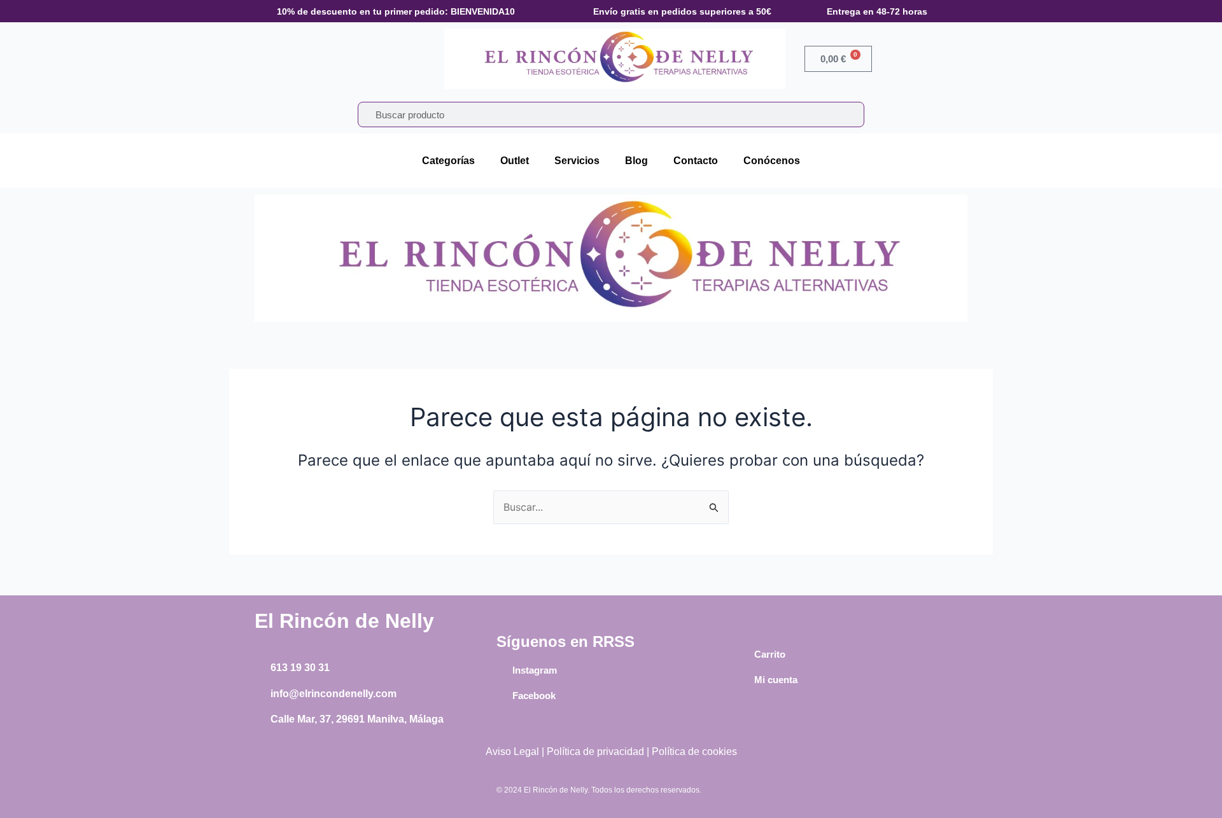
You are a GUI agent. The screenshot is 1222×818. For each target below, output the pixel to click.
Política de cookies (694, 751)
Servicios (577, 160)
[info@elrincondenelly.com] (261, 694)
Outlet (514, 160)
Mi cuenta (775, 679)
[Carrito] (744, 654)
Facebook (534, 695)
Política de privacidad (595, 751)
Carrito (769, 654)
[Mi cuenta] (744, 680)
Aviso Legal (512, 751)
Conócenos (771, 160)
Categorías (448, 160)
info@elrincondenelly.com (333, 693)
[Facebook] (502, 695)
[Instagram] (502, 669)
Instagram (534, 670)
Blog (636, 160)
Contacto (695, 160)
